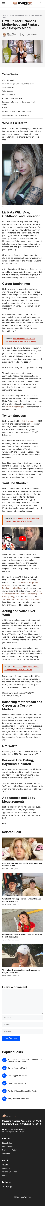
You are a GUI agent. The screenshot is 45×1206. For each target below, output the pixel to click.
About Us (5, 1165)
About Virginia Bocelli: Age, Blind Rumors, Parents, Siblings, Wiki (25, 1060)
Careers (5, 1175)
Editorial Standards (9, 1172)
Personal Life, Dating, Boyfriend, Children (16, 111)
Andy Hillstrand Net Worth (18, 1099)
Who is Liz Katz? (8, 80)
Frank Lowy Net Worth (17, 1083)
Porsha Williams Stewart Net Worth (22, 1091)
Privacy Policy (7, 1146)
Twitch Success (7, 91)
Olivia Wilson (12, 34)
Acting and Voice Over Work (12, 98)
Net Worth (5, 108)
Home (4, 15)
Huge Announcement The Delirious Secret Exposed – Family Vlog (22, 594)
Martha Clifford (6, 904)
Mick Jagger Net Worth (17, 1076)
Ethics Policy (7, 1143)
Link (28, 34)
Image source (6, 207)
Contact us (6, 1168)
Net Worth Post (25, 1197)
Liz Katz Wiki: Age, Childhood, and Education (18, 84)
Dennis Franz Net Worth (17, 1068)
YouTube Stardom (8, 95)
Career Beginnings (8, 87)
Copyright (6, 1153)
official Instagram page (16, 407)
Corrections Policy (9, 1150)
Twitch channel (28, 421)
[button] (41, 3)
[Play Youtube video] (22, 538)
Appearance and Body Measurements (15, 115)
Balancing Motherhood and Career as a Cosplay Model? (19, 103)
